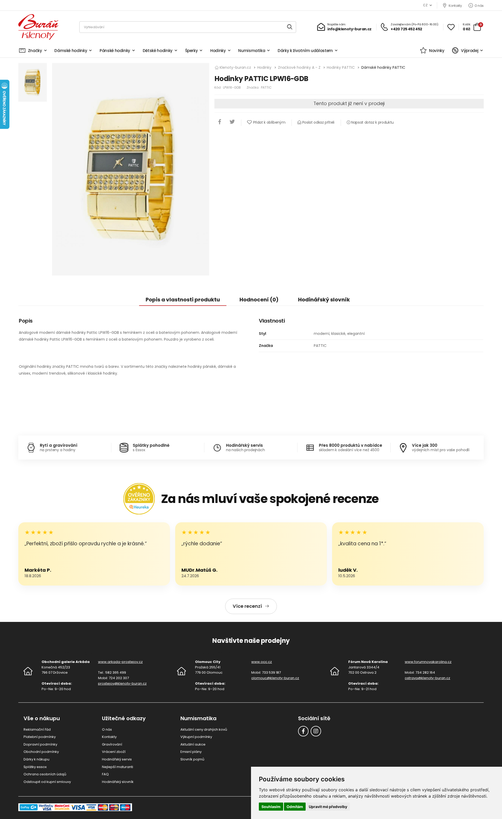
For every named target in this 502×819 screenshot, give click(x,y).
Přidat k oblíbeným (269, 122)
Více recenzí (247, 606)
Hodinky (218, 50)
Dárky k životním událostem (305, 50)
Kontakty (455, 5)
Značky (35, 50)
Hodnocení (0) (258, 299)
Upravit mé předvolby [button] (328, 806)
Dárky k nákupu (36, 759)
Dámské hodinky (70, 50)
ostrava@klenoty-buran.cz (427, 677)
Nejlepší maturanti (117, 766)
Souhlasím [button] (271, 806)
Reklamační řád (37, 729)
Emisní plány (191, 751)
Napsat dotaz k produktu (372, 122)
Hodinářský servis (117, 759)
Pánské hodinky (115, 50)
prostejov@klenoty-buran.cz (122, 683)
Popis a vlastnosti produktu (183, 299)
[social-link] (303, 731)
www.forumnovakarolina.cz (428, 661)
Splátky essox (35, 766)
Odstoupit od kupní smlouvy (47, 781)
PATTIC (266, 87)
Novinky (436, 50)
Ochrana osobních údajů (45, 774)
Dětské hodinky (158, 50)
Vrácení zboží (114, 751)
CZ (425, 5)
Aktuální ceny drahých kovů (203, 729)
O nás (479, 5)
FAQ (105, 774)
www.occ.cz (261, 661)
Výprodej (469, 50)
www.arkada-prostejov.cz (120, 661)
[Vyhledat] (290, 27)
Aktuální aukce (193, 744)
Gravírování (112, 744)
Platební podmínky (40, 736)
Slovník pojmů (192, 759)
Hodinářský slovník (324, 299)
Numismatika (251, 50)
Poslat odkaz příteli (317, 122)
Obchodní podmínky (41, 751)
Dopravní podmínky (40, 744)
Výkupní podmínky (196, 736)
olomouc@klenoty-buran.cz (275, 677)
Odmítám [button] (295, 806)
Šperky (191, 50)
